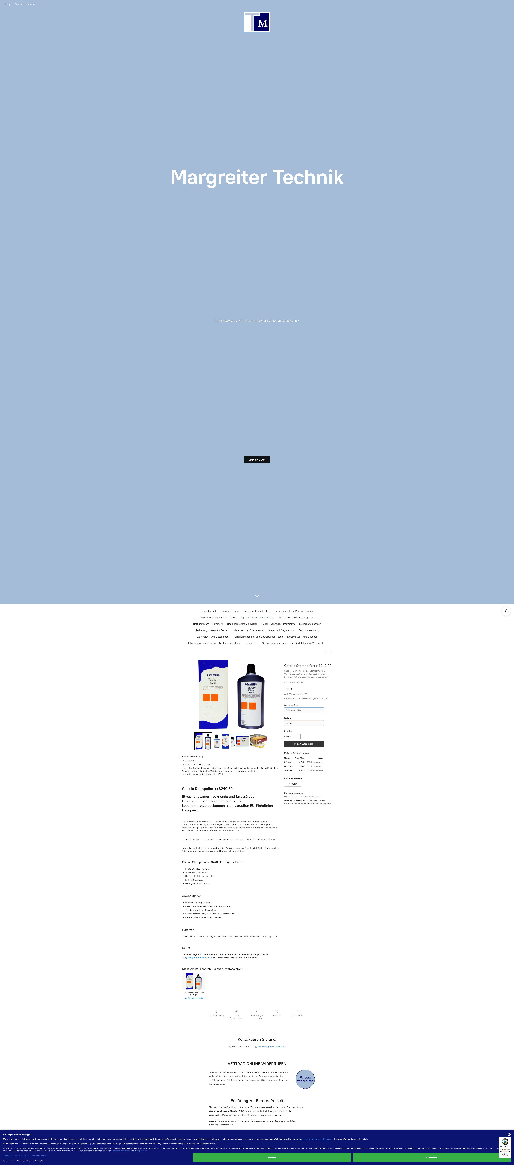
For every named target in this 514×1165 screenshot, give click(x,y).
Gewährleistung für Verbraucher (308, 643)
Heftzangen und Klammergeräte (295, 617)
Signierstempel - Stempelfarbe (257, 617)
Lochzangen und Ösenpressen (248, 630)
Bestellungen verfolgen (257, 1016)
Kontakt (32, 4)
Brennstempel (208, 611)
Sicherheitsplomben (310, 623)
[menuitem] (326, 653)
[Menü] (509, 1138)
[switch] (505, 1154)
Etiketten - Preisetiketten (256, 611)
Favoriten (277, 1015)
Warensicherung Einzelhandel (213, 636)
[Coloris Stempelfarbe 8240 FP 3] (258, 741)
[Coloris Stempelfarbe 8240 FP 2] (240, 741)
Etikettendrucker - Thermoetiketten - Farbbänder (214, 643)
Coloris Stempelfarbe (294, 674)
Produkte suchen (217, 1015)
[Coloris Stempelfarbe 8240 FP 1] (221, 741)
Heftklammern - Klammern (208, 623)
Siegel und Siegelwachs (281, 630)
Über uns (19, 4)
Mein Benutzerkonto (237, 1016)
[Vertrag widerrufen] (305, 1079)
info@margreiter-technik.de (195, 957)
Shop (7, 4)
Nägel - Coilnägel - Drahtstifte (278, 623)
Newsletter (252, 643)
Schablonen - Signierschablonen (218, 617)
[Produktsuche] (506, 611)
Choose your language (274, 643)
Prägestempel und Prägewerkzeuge (294, 611)
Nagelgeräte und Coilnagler (242, 623)
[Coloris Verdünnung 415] (193, 981)
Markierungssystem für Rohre (211, 630)
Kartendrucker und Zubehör (302, 636)
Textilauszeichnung (309, 630)
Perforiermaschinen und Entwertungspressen (258, 636)
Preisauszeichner (229, 611)
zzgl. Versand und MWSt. (296, 694)
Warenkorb (297, 1015)
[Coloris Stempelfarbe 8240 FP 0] (203, 741)
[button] (292, 784)
